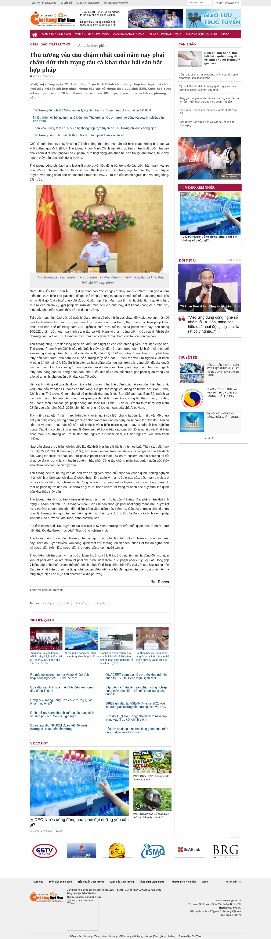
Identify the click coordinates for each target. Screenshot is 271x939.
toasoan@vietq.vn (118, 2)
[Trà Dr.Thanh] (117, 850)
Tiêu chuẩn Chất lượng (92, 34)
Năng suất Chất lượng (165, 34)
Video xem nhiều (200, 187)
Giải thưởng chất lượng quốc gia (136, 936)
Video (225, 34)
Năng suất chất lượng (81, 936)
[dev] (81, 850)
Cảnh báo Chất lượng (128, 34)
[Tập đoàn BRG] (225, 850)
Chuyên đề (187, 357)
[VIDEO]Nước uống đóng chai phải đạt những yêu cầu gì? (79, 822)
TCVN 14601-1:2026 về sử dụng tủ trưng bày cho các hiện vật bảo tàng (100, 14)
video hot (39, 743)
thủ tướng (81, 603)
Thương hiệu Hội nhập (201, 34)
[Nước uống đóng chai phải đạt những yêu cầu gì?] (79, 783)
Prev (232, 835)
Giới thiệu (226, 915)
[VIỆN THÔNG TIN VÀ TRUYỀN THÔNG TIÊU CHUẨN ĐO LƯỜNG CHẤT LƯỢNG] (153, 850)
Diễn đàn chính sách (56, 34)
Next (237, 835)
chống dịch (100, 603)
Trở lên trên (231, 881)
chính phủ (49, 603)
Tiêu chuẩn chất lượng (106, 936)
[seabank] (189, 850)
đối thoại (187, 260)
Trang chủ (37, 881)
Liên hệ (68, 2)
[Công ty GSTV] (45, 850)
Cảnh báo (187, 44)
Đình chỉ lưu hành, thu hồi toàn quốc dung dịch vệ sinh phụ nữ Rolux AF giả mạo (98, 23)
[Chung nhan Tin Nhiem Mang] (135, 909)
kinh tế (65, 603)
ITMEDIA (196, 936)
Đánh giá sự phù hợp (164, 936)
